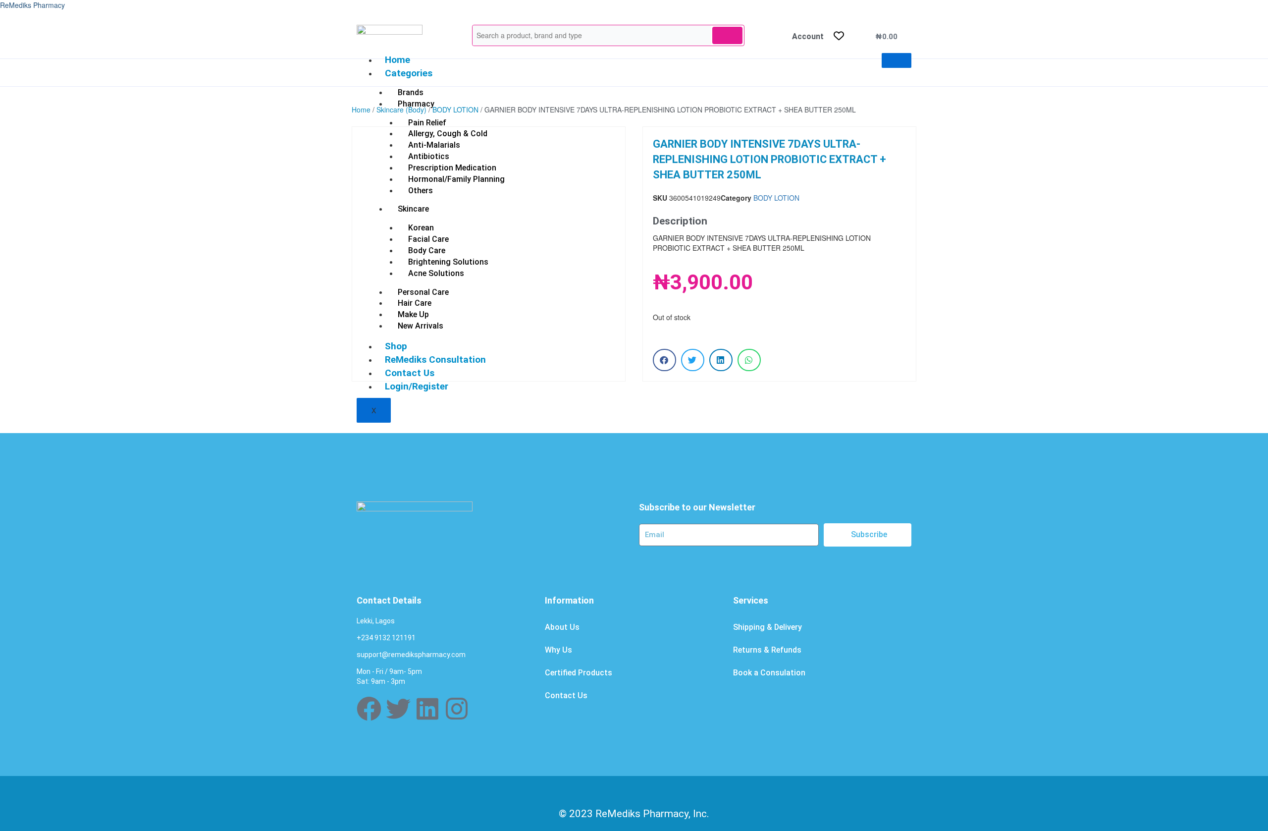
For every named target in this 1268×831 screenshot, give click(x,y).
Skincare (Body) (401, 109)
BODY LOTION (455, 109)
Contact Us (566, 695)
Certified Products (578, 672)
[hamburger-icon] (896, 60)
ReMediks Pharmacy (32, 5)
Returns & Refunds (767, 650)
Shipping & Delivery (767, 627)
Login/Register (416, 386)
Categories (408, 73)
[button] (664, 360)
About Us (562, 627)
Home (397, 59)
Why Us (558, 650)
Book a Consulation (769, 672)
